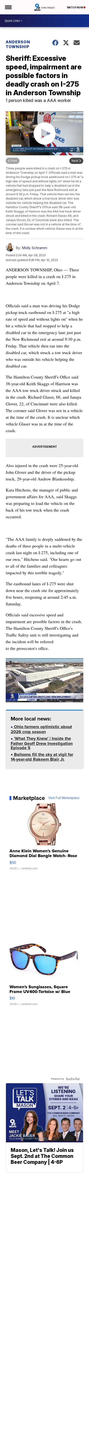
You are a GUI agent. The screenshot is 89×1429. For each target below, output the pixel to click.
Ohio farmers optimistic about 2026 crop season (41, 730)
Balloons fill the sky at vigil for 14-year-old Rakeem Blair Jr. (42, 757)
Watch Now (75, 7)
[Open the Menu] (8, 7)
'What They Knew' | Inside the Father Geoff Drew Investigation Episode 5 (42, 743)
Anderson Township (18, 44)
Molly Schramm (34, 248)
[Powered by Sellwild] (73, 1079)
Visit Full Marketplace (64, 798)
